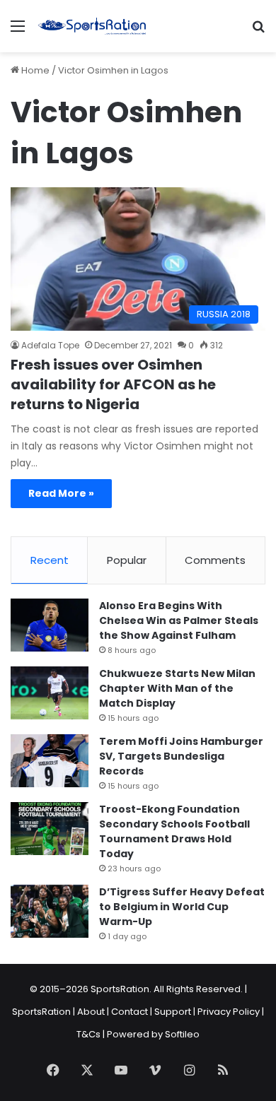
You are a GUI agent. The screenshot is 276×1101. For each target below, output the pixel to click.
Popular (126, 560)
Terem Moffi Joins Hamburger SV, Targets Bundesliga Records (181, 756)
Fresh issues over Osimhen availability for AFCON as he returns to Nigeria (113, 384)
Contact (129, 1011)
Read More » (61, 493)
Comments (215, 560)
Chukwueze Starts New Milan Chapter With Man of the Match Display (177, 688)
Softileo (182, 1034)
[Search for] (258, 31)
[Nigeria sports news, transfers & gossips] (92, 26)
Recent (49, 560)
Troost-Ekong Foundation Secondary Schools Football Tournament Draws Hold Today (174, 831)
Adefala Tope (50, 345)
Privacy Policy (228, 1011)
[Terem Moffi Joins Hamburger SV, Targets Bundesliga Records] (49, 760)
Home (34, 70)
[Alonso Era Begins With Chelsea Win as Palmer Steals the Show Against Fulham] (49, 625)
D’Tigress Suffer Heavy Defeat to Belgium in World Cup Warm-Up (182, 907)
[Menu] (18, 31)
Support (172, 1011)
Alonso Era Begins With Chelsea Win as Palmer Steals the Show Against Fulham (178, 620)
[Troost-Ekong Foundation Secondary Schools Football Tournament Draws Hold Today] (49, 828)
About (91, 1011)
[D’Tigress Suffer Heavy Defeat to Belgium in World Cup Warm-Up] (49, 911)
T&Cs (88, 1034)
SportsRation (41, 1011)
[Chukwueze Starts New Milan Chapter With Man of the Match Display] (49, 692)
